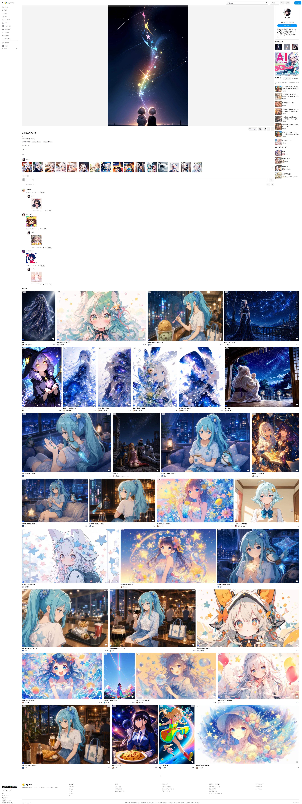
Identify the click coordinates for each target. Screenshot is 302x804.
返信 (43, 192)
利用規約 (4, 799)
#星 (23, 150)
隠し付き (30, 184)
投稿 (288, 3)
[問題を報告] (39, 192)
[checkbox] (27, 184)
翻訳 (23, 154)
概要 (3, 793)
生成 (282, 3)
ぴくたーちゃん (5, 795)
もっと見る (294, 78)
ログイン (298, 3)
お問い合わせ (5, 797)
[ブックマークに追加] (264, 129)
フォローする (287, 25)
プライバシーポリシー (6, 800)
